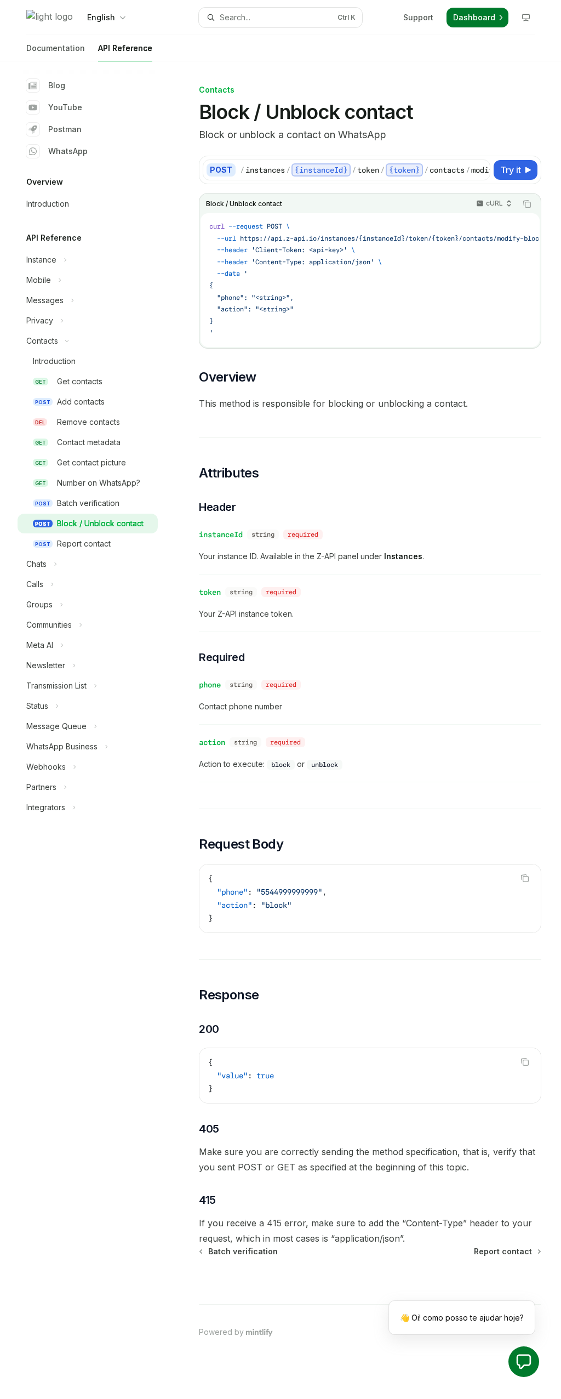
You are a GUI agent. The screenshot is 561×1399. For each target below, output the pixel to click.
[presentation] (365, 170)
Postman (65, 129)
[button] (523, 1361)
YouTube (65, 107)
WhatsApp (68, 151)
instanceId (221, 534)
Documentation (55, 48)
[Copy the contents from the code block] (527, 204)
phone (210, 684)
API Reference (125, 48)
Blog (56, 85)
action (212, 742)
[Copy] (480, 170)
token (210, 592)
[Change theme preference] (526, 17)
